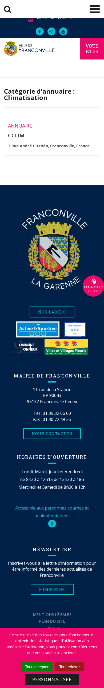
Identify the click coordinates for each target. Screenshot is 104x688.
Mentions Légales (52, 614)
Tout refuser (69, 667)
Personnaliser (52, 679)
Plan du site (52, 621)
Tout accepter (37, 667)
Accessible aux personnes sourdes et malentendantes (52, 512)
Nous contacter (52, 433)
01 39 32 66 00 (57, 413)
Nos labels (52, 312)
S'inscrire (52, 589)
